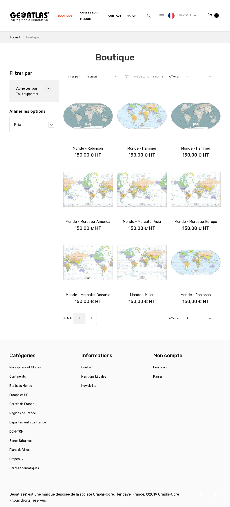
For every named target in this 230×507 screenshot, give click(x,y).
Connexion (160, 367)
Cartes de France (21, 404)
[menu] (97, 15)
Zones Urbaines (20, 441)
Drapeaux (16, 459)
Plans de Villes (19, 450)
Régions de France (22, 413)
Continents (17, 377)
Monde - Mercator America (88, 221)
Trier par (74, 76)
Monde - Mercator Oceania (88, 295)
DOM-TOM (16, 432)
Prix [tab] (17, 124)
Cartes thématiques (24, 468)
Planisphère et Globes (25, 367)
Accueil (14, 37)
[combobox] (102, 76)
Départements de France (27, 422)
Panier (157, 377)
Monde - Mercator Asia (142, 221)
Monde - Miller (142, 295)
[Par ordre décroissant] (126, 76)
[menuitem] (67, 16)
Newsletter (89, 386)
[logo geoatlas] (29, 16)
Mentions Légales (93, 377)
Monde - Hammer (141, 148)
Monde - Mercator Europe (196, 221)
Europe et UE (18, 395)
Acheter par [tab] (27, 88)
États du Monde (20, 386)
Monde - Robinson (88, 148)
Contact (87, 367)
